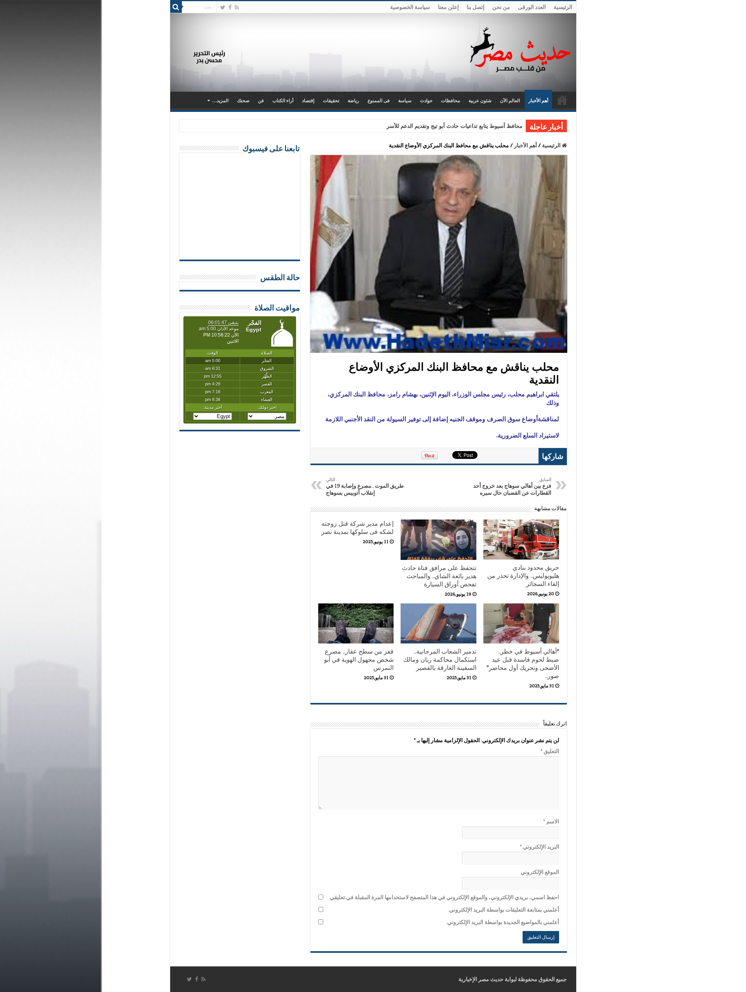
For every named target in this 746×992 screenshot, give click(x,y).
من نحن (501, 6)
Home (562, 100)
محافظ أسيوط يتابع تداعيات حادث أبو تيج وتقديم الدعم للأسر (455, 126)
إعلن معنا (448, 6)
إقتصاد (308, 100)
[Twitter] (223, 7)
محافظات (450, 100)
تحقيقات (331, 100)
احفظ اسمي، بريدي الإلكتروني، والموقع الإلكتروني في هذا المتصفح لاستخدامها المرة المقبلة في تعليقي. (444, 897)
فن (261, 100)
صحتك (243, 100)
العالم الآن (510, 100)
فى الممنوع (379, 100)
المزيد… (220, 100)
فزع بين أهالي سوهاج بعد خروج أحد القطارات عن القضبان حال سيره (512, 486)
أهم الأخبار (538, 100)
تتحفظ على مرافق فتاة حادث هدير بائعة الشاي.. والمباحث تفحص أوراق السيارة (439, 576)
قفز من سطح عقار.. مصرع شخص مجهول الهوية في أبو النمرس (359, 659)
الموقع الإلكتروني (540, 871)
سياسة (404, 100)
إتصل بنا (476, 6)
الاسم (551, 821)
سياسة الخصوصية (410, 6)
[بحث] (176, 7)
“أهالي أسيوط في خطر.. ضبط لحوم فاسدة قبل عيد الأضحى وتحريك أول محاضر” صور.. (522, 663)
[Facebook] (230, 7)
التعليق (549, 751)
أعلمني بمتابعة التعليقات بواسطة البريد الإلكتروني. (503, 909)
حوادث (426, 100)
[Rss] (237, 7)
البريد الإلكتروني (539, 846)
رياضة (353, 100)
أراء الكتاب (282, 100)
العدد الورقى (532, 6)
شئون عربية (480, 100)
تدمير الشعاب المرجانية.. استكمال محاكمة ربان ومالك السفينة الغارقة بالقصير (439, 659)
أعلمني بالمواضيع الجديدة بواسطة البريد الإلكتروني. (502, 922)
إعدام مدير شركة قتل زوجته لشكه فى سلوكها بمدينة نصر (357, 528)
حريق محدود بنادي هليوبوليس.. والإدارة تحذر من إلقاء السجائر (523, 575)
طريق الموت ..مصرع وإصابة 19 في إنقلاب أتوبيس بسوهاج (365, 486)
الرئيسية (563, 6)
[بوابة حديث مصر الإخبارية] (520, 48)
